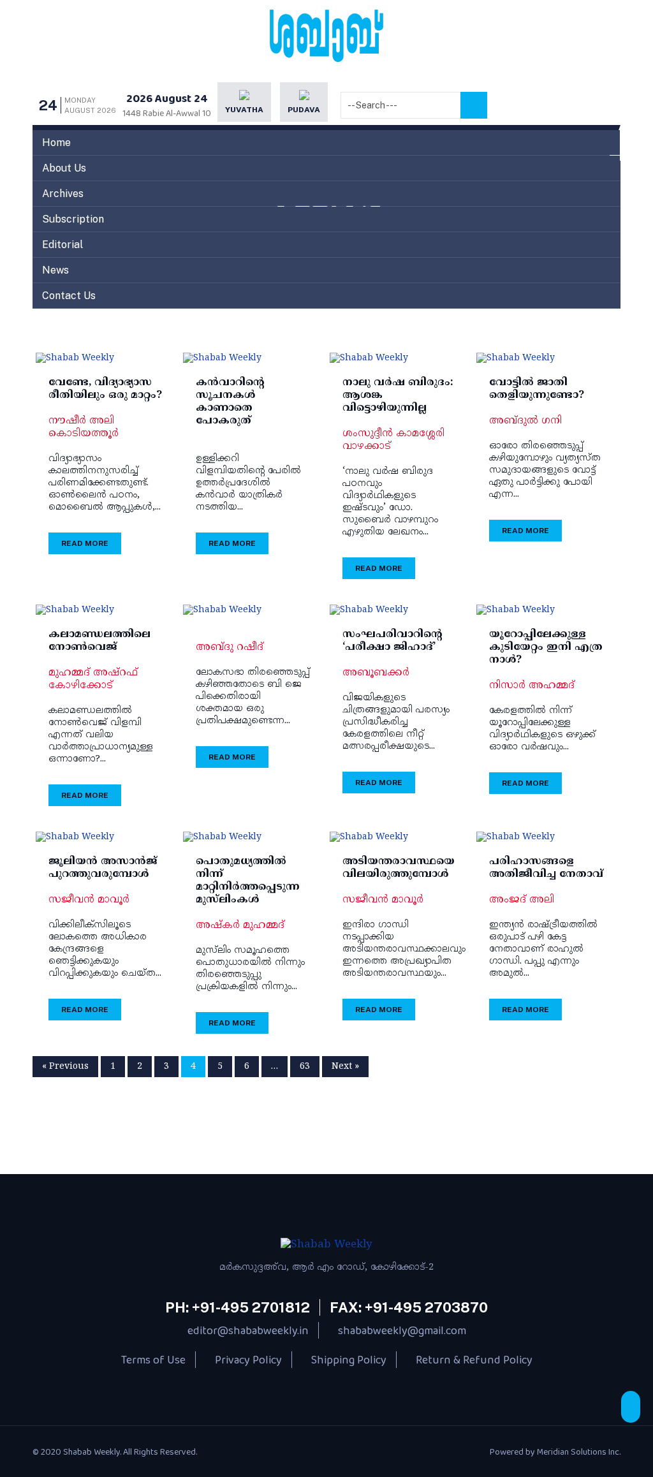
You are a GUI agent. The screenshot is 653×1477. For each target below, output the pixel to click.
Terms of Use (153, 1359)
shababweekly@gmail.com (402, 1330)
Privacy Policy (248, 1359)
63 (305, 1066)
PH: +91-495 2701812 (237, 1307)
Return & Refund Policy (474, 1359)
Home (56, 142)
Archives (63, 193)
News (55, 270)
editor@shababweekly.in (248, 1330)
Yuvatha (244, 109)
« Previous (65, 1066)
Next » (345, 1066)
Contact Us (69, 296)
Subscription (73, 219)
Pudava (304, 109)
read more (84, 543)
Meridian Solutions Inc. (578, 1451)
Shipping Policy (348, 1359)
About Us (64, 168)
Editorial (62, 245)
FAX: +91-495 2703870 (409, 1307)
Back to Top (630, 1407)
